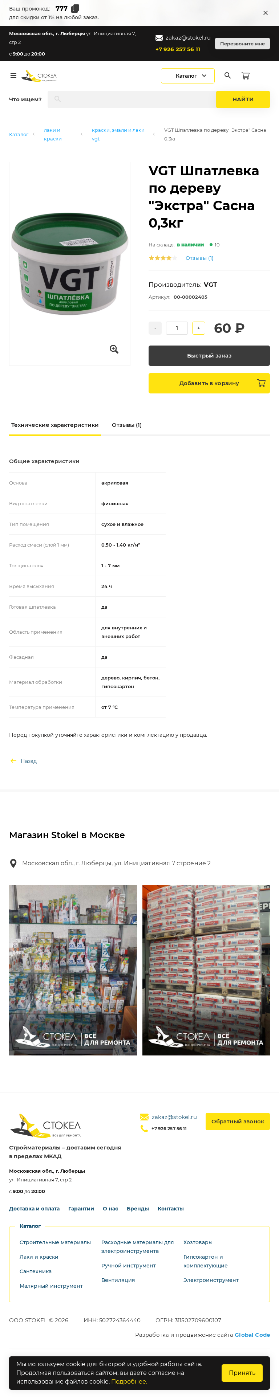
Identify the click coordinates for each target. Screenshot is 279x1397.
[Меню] (13, 76)
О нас (110, 1208)
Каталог (18, 134)
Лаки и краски (39, 1257)
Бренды (138, 1208)
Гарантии (81, 1208)
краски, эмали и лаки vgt (118, 134)
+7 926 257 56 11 (177, 49)
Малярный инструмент (51, 1286)
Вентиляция (118, 1280)
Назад (29, 761)
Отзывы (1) (200, 258)
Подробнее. (129, 1381)
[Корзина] (245, 76)
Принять (242, 1372)
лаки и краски (53, 134)
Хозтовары (198, 1242)
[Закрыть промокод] (265, 13)
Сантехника (36, 1271)
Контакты (171, 1208)
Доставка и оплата (34, 1208)
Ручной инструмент (128, 1265)
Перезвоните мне (242, 43)
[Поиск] (227, 76)
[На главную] (39, 75)
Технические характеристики (55, 424)
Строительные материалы (55, 1242)
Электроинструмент (211, 1280)
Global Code (252, 1334)
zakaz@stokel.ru (188, 37)
